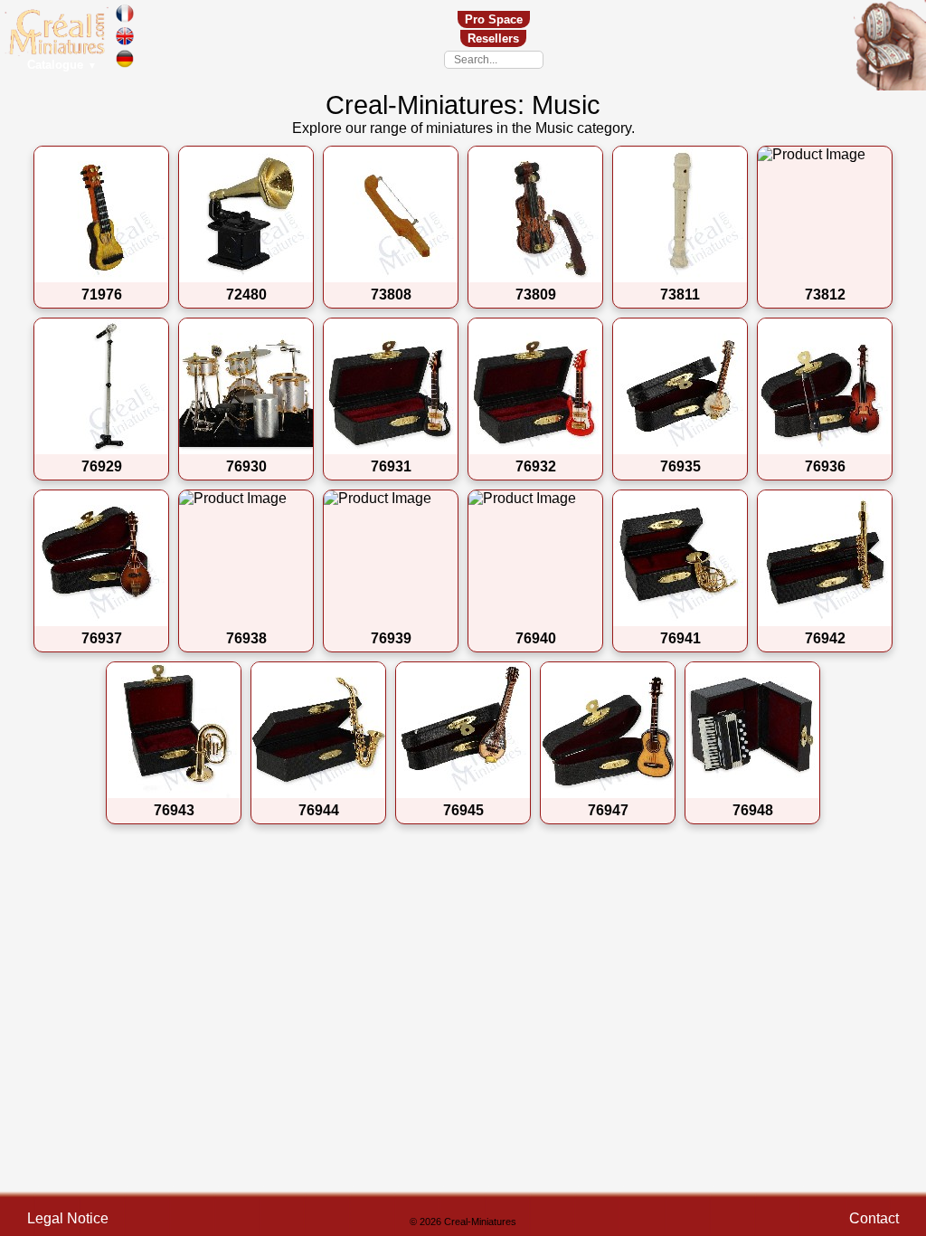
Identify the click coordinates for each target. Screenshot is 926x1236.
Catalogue (62, 64)
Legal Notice (68, 1218)
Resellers (493, 38)
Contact (874, 1218)
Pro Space (494, 19)
